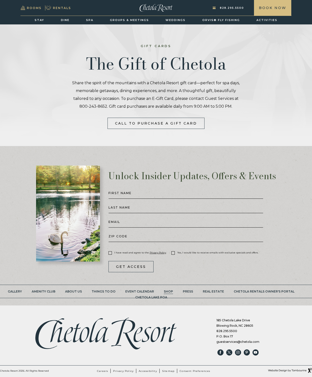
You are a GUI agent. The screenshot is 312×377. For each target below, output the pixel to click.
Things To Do (104, 291)
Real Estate (213, 291)
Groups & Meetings (129, 20)
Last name (119, 207)
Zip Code (117, 236)
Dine (65, 20)
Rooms (34, 7)
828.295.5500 (232, 8)
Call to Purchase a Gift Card (156, 122)
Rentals (62, 7)
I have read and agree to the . (140, 252)
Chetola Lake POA (151, 297)
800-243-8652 (93, 106)
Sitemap (168, 371)
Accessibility (148, 371)
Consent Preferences (195, 371)
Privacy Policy (158, 252)
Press (188, 291)
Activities (266, 20)
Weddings (175, 20)
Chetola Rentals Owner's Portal (264, 291)
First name (120, 193)
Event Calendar (139, 291)
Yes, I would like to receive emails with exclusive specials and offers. (217, 252)
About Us (73, 291)
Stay (39, 20)
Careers (102, 371)
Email (114, 221)
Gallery (15, 291)
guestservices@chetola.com (237, 342)
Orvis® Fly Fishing (221, 20)
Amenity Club (43, 291)
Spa (89, 20)
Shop (168, 291)
